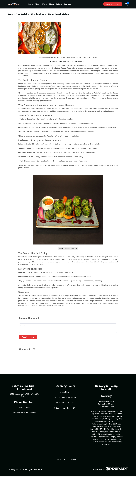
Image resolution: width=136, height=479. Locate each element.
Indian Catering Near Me (68, 248)
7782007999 (24, 407)
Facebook (61, 459)
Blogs (51, 4)
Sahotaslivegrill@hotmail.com (24, 412)
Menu (44, 4)
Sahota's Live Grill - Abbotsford (24, 387)
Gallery (59, 4)
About (37, 4)
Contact (67, 4)
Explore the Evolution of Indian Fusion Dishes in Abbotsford (68, 57)
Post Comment (28, 337)
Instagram (75, 459)
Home (30, 4)
